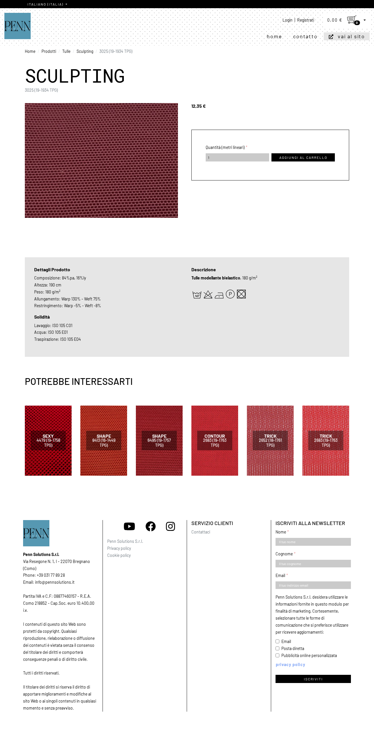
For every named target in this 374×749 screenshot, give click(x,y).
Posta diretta (292, 648)
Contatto (305, 36)
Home (274, 36)
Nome (281, 531)
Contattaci (200, 531)
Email (280, 575)
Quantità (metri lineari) (225, 147)
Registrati (305, 20)
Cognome (284, 553)
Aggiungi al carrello (303, 157)
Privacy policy (119, 548)
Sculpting (85, 51)
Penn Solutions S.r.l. (125, 541)
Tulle (66, 51)
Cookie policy (119, 555)
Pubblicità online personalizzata (309, 655)
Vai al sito (351, 36)
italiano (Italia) (46, 4)
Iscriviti (313, 679)
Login (287, 20)
